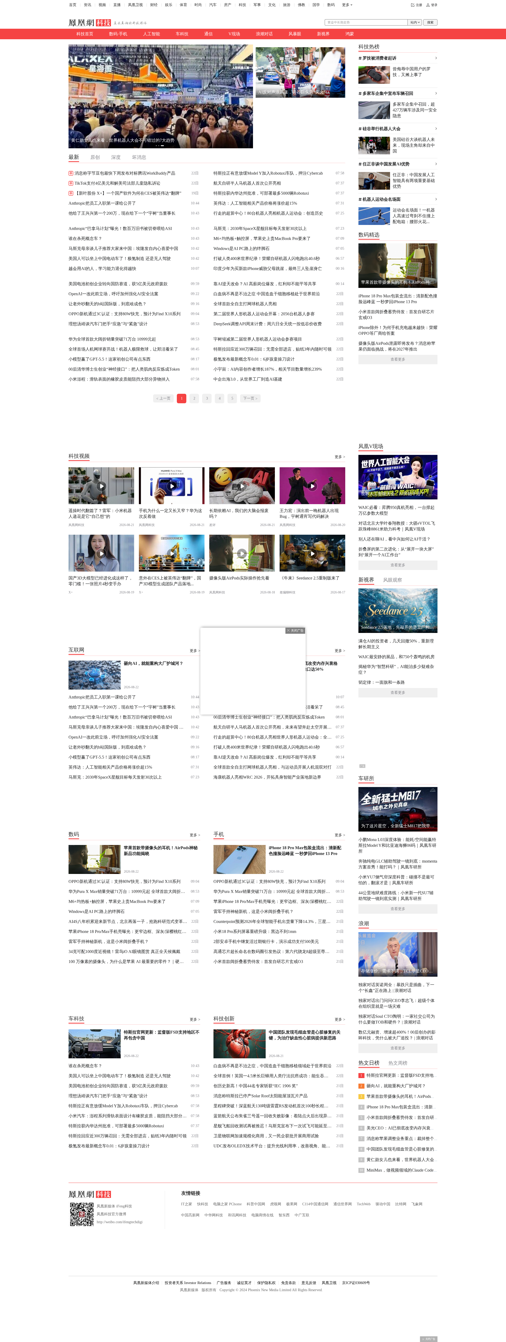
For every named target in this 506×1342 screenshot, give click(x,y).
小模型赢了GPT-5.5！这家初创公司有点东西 (109, 359)
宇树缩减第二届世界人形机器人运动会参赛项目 (257, 339)
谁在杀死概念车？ (85, 238)
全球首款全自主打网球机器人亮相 (245, 304)
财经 (154, 5)
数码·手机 (118, 34)
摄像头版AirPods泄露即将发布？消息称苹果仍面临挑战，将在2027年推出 (396, 346)
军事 (257, 5)
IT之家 (186, 1204)
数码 (331, 5)
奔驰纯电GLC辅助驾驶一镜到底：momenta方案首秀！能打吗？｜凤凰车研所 (397, 864)
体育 (183, 5)
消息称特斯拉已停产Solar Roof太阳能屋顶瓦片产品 (260, 1096)
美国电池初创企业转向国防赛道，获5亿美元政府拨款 (118, 284)
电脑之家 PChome (227, 1204)
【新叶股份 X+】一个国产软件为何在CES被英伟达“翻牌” (128, 193)
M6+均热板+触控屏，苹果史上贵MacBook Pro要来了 (262, 238)
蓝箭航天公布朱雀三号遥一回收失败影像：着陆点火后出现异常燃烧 (272, 1116)
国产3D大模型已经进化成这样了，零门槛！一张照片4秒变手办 (101, 581)
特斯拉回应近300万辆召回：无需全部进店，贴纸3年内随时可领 (272, 349)
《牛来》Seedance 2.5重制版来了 (310, 578)
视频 (102, 5)
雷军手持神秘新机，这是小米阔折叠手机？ (109, 941)
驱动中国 (383, 1204)
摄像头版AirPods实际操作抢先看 (239, 578)
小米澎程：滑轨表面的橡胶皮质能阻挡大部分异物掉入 (119, 379)
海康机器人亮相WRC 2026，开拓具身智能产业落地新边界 (267, 777)
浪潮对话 (264, 34)
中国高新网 (190, 1215)
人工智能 (151, 34)
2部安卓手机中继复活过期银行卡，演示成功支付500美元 (266, 941)
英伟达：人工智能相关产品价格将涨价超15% (255, 203)
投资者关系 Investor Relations (188, 1283)
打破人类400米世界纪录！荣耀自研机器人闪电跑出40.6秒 (266, 258)
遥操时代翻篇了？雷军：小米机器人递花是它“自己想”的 (100, 513)
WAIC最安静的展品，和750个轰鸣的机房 (396, 657)
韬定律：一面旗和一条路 (381, 682)
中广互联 (302, 1215)
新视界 (323, 34)
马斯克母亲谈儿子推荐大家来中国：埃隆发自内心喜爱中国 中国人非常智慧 (128, 727)
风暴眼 (295, 34)
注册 (419, 5)
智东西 (284, 1215)
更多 (345, 5)
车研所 (366, 778)
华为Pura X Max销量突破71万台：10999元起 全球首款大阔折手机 (128, 891)
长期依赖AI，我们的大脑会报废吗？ (239, 513)
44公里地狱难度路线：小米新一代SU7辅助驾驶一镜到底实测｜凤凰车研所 (396, 896)
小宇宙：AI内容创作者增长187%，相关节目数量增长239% (267, 369)
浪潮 (363, 923)
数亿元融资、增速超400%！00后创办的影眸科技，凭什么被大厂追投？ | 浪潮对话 (397, 1035)
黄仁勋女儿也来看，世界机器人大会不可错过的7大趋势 (122, 140)
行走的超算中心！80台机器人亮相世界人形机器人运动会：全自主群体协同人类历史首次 (272, 737)
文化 (272, 5)
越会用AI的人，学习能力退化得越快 (102, 268)
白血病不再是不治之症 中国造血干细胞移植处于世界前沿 (266, 294)
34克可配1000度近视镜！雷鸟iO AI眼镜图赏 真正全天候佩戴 (124, 951)
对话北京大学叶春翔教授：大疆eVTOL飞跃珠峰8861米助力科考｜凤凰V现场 (396, 526)
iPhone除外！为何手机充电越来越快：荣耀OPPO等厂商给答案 (397, 330)
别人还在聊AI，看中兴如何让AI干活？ (394, 539)
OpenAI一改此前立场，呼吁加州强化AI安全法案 (113, 294)
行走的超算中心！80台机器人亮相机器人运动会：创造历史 (268, 213)
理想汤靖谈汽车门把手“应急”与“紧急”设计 (108, 324)
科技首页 (84, 34)
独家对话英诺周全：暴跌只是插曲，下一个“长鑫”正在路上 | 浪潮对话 (396, 987)
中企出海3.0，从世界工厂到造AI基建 (247, 379)
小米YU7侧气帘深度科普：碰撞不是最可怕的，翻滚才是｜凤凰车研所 (396, 880)
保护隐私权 (266, 1283)
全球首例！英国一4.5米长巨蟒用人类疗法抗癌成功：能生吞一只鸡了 (272, 1076)
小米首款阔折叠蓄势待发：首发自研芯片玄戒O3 (258, 961)
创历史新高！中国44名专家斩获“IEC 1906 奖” (255, 1086)
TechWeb (364, 1204)
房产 (227, 5)
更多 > (340, 457)
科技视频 (79, 456)
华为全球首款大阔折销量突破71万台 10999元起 (112, 339)
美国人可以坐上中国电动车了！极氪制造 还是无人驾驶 (120, 258)
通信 (208, 34)
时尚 (198, 5)
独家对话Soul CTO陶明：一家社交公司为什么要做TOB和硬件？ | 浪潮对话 (396, 1019)
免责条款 (288, 1283)
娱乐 (168, 5)
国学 (316, 5)
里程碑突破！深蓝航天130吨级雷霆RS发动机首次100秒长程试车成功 (272, 1106)
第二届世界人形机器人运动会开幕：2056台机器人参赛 (264, 314)
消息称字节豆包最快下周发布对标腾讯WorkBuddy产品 (125, 173)
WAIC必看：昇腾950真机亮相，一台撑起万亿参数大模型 (396, 510)
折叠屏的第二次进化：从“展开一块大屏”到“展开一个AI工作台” (396, 552)
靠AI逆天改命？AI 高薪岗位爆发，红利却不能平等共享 (264, 284)
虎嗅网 (275, 1204)
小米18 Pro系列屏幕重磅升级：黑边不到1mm (254, 931)
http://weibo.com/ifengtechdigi (120, 1222)
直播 (117, 5)
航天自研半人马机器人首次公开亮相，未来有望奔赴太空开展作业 (272, 727)
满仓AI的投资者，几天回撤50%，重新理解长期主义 (396, 644)
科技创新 (224, 1018)
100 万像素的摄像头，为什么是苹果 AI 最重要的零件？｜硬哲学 (128, 961)
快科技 (202, 1204)
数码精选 (369, 235)
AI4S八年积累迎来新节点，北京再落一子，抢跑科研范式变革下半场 (128, 921)
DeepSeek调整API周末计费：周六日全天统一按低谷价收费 (267, 324)
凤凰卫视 (135, 5)
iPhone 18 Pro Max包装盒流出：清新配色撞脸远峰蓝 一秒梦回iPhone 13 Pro (397, 299)
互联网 (76, 650)
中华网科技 (214, 1215)
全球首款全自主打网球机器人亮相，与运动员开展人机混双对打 (272, 767)
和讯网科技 (237, 1215)
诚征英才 (244, 1283)
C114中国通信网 (315, 1204)
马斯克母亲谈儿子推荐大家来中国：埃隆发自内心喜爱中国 (123, 248)
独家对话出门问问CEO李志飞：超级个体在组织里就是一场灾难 (396, 1003)
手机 (218, 834)
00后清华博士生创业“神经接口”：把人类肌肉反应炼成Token (124, 369)
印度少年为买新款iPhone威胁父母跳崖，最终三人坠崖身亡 (267, 268)
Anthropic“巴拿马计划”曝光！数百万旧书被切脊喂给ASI (120, 228)
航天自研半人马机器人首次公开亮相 (247, 183)
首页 (72, 5)
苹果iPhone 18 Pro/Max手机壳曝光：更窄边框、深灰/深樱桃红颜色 (128, 931)
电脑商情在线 (262, 1215)
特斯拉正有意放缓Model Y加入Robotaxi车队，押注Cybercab (268, 173)
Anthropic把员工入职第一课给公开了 (102, 203)
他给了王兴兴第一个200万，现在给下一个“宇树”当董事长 (122, 213)
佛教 (301, 5)
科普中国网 (256, 1204)
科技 (242, 5)
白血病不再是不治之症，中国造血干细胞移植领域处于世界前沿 (272, 1066)
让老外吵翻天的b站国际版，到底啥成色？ (108, 304)
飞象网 (416, 1204)
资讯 (87, 5)
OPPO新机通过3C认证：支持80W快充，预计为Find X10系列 (125, 314)
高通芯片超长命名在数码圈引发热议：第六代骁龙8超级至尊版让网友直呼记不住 (272, 951)
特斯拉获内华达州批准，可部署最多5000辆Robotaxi (261, 193)
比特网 (400, 1204)
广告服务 (224, 1283)
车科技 (182, 34)
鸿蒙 (350, 34)
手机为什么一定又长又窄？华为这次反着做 (170, 513)
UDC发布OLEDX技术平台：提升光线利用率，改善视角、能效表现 (272, 1146)
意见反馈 (308, 1283)
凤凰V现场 (370, 446)
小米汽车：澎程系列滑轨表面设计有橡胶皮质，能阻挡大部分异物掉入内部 (128, 1116)
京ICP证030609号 (356, 1283)
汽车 (213, 5)
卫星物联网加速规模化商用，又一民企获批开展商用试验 (266, 1136)
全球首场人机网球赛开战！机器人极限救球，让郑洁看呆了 (123, 349)
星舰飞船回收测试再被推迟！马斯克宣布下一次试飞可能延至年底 (272, 1126)
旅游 (286, 5)
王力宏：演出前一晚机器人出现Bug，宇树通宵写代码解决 (309, 513)
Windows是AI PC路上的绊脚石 (241, 248)
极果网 (291, 1204)
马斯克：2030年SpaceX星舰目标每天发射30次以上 (260, 228)
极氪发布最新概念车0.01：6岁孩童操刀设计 (254, 359)
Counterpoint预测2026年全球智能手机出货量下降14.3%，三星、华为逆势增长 (272, 921)
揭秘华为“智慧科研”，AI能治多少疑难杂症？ (396, 669)
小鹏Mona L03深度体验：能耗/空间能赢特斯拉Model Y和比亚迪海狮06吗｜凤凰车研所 (397, 845)
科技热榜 (369, 47)
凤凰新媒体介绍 (146, 1283)
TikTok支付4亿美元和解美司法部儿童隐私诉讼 (117, 183)
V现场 (234, 34)
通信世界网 (342, 1204)
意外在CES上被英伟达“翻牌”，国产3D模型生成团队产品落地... (170, 581)
